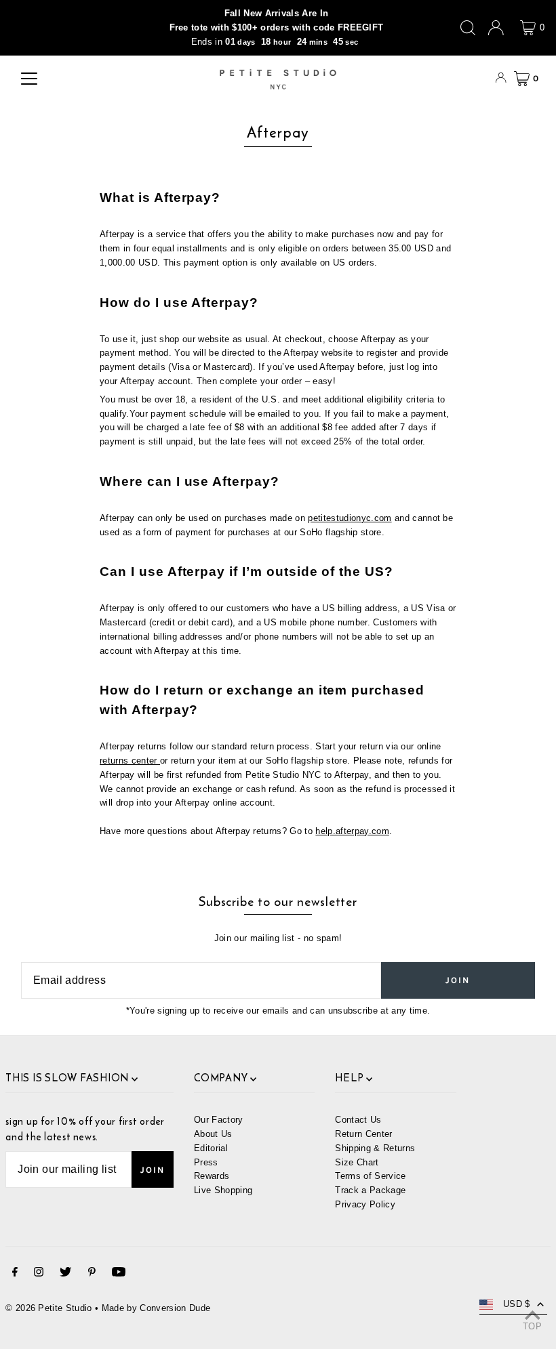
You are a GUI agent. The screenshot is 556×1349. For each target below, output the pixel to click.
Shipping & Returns (375, 1148)
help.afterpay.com (352, 831)
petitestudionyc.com (349, 518)
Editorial (211, 1148)
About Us (213, 1134)
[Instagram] (38, 1274)
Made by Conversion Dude (156, 1308)
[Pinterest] (92, 1274)
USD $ (516, 1304)
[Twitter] (65, 1274)
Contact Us (358, 1120)
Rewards (211, 1176)
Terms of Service (370, 1176)
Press (206, 1162)
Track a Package (370, 1190)
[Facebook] (15, 1274)
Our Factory (218, 1120)
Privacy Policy (365, 1204)
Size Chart (356, 1162)
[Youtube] (118, 1274)
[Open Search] (467, 27)
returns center (130, 760)
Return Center (363, 1134)
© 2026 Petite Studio (48, 1308)
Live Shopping (223, 1190)
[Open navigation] (29, 79)
